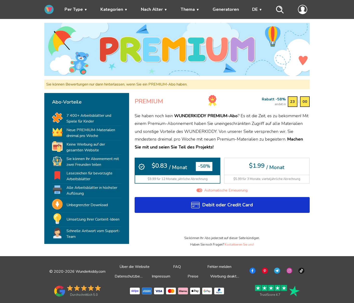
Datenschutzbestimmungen (137, 276)
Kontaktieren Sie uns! (239, 244)
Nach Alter (152, 9)
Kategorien (111, 9)
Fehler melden (219, 266)
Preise (193, 276)
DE (255, 9)
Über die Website (134, 266)
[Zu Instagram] (288, 271)
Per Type (74, 9)
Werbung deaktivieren (228, 276)
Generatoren (226, 9)
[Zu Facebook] (252, 271)
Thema (188, 9)
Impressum (161, 276)
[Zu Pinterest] (264, 271)
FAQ (177, 266)
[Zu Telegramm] (276, 271)
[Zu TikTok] (300, 271)
